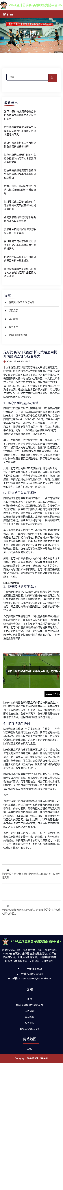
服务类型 (13, 326)
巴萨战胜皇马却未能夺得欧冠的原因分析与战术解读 (20, 258)
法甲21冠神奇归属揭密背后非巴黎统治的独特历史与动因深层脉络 (20, 115)
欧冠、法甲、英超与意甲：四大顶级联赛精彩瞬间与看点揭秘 (20, 189)
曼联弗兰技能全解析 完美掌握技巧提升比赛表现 (20, 231)
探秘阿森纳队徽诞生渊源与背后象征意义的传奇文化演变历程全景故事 (20, 158)
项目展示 (13, 310)
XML (29, 1048)
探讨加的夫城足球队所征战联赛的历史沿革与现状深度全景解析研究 (20, 245)
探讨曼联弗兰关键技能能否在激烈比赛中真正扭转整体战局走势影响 (20, 205)
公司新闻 (13, 318)
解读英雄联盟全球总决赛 (21, 302)
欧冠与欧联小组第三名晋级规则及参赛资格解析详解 (20, 144)
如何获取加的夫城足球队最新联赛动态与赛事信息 (20, 219)
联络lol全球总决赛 (18, 335)
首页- (28, 37)
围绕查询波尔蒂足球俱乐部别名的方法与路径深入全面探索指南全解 (20, 272)
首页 (29, 999)
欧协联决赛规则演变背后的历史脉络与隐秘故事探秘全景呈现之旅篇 (20, 174)
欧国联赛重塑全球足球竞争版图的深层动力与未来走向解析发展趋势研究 (20, 131)
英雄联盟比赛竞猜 (38, 1058)
